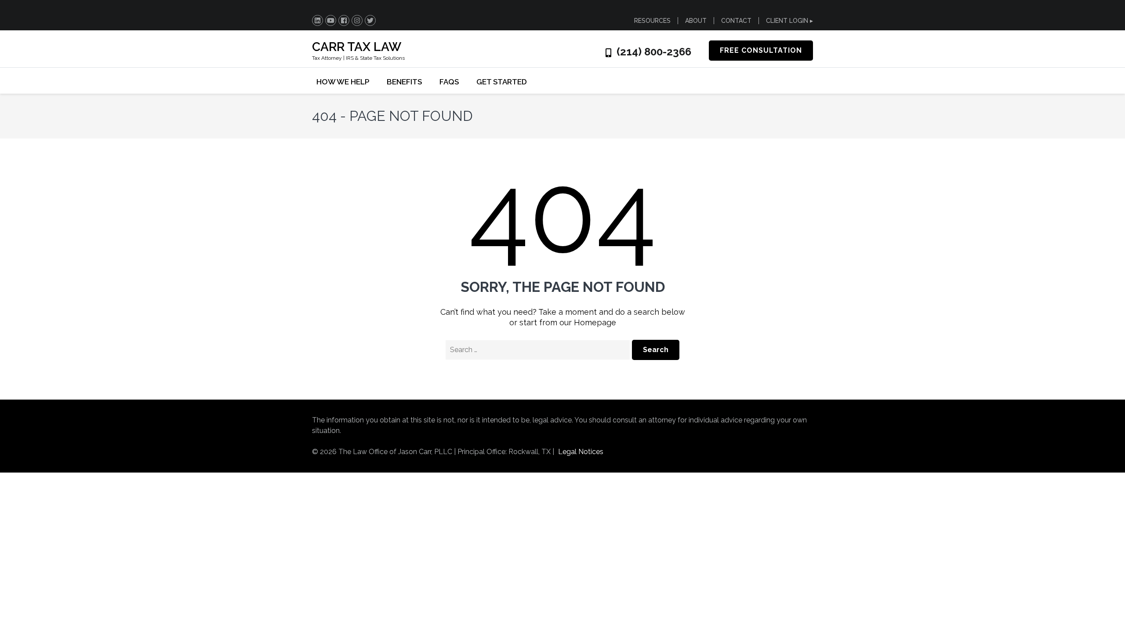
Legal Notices (580, 451)
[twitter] (370, 20)
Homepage (595, 322)
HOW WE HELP (342, 81)
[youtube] (330, 20)
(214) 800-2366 (654, 52)
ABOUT (696, 20)
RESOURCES (652, 20)
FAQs (449, 81)
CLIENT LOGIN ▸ (789, 20)
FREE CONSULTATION (761, 50)
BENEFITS (404, 81)
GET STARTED (501, 81)
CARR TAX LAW (356, 47)
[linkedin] (317, 20)
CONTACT (736, 20)
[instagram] (357, 20)
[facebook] (343, 20)
